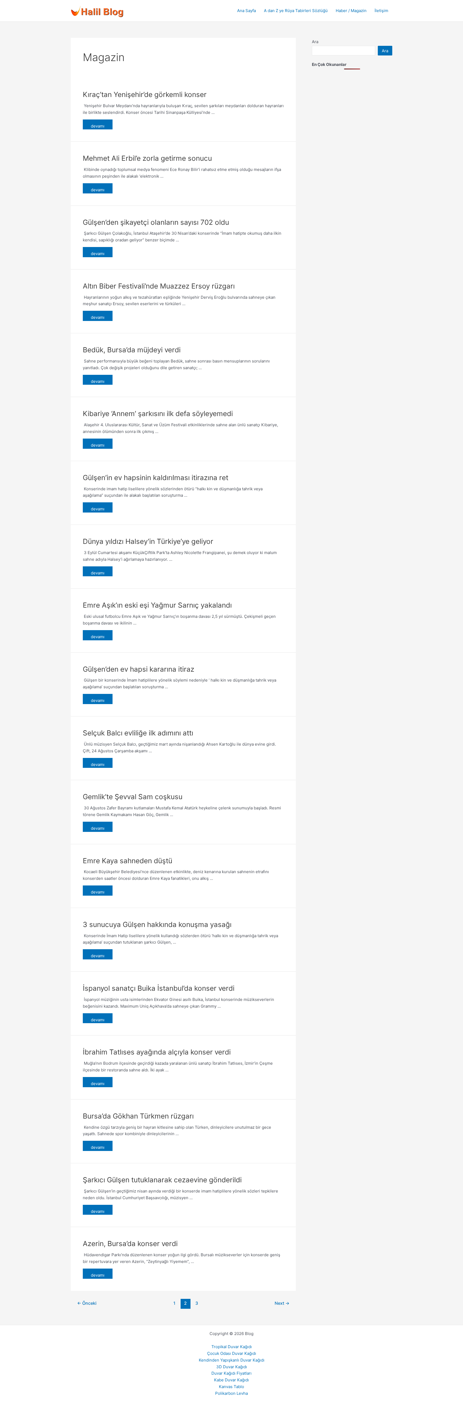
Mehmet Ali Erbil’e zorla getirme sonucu (147, 158)
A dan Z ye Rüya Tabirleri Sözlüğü (296, 10)
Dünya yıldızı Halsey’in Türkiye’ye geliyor (148, 541)
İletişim (381, 10)
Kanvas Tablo (231, 1386)
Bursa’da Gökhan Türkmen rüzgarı (138, 1116)
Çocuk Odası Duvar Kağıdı (231, 1353)
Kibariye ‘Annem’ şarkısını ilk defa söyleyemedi (158, 413)
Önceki (86, 1303)
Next (282, 1303)
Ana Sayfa (246, 10)
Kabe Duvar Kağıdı (231, 1379)
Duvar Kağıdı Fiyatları (231, 1373)
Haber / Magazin (351, 10)
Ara (315, 41)
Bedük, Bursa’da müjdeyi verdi (132, 350)
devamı (97, 126)
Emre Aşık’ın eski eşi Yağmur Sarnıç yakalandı (157, 605)
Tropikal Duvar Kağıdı (231, 1346)
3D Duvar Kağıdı (231, 1366)
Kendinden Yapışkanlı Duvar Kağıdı (231, 1360)
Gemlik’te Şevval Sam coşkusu (132, 796)
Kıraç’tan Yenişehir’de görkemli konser (145, 94)
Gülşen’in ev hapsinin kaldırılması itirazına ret (155, 477)
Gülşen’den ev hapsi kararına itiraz (138, 669)
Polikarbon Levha (231, 1393)
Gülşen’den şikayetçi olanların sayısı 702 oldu (156, 222)
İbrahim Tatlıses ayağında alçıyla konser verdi (157, 1052)
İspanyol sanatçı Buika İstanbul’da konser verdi (158, 988)
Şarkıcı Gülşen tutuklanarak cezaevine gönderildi (162, 1180)
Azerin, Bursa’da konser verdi (130, 1243)
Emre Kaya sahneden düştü (127, 861)
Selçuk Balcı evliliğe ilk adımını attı (138, 733)
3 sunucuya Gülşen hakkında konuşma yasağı (157, 924)
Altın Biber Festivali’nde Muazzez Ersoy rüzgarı (159, 286)
